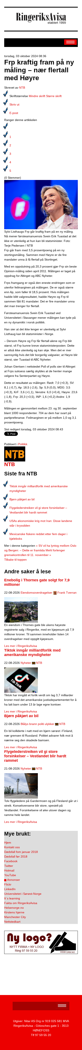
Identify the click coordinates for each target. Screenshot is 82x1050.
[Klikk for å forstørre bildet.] (41, 204)
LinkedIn (10, 889)
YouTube (10, 875)
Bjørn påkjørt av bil (21, 499)
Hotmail (9, 870)
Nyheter (26, 662)
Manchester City (15, 917)
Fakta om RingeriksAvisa (20, 903)
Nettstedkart (12, 921)
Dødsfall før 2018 (15, 856)
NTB (22, 87)
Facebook (10, 861)
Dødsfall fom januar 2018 (21, 852)
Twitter (8, 865)
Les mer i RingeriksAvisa (20, 646)
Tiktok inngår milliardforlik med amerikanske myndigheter (32, 652)
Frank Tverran (67, 592)
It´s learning (12, 898)
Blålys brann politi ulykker (37, 724)
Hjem (7, 842)
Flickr (7, 884)
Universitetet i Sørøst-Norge (22, 893)
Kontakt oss (12, 847)
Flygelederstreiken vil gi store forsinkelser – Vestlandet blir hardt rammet (35, 756)
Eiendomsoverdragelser (36, 592)
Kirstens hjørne (14, 912)
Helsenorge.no (14, 907)
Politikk (22, 444)
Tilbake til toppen (15, 559)
